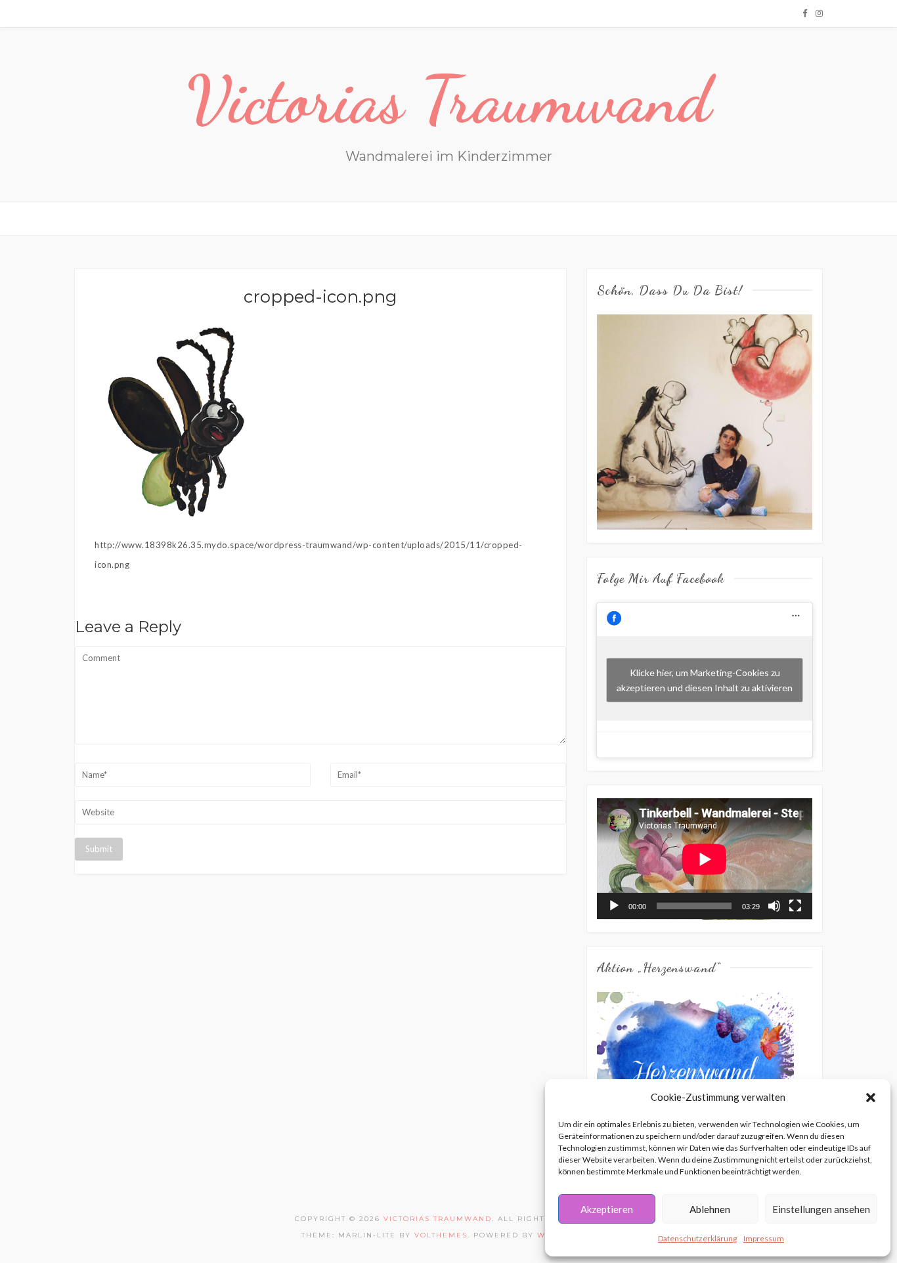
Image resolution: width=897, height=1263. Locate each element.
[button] (870, 1097)
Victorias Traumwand (448, 99)
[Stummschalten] (774, 905)
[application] (704, 859)
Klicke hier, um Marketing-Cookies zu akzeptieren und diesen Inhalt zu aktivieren (705, 680)
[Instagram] (819, 13)
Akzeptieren (606, 1209)
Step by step (241, 218)
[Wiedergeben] (614, 905)
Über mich (308, 218)
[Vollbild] (795, 905)
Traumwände (167, 218)
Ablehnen (709, 1209)
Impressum (763, 1238)
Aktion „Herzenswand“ (564, 218)
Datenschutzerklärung (697, 1238)
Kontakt (474, 218)
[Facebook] (804, 13)
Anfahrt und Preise (393, 218)
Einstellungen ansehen (821, 1209)
